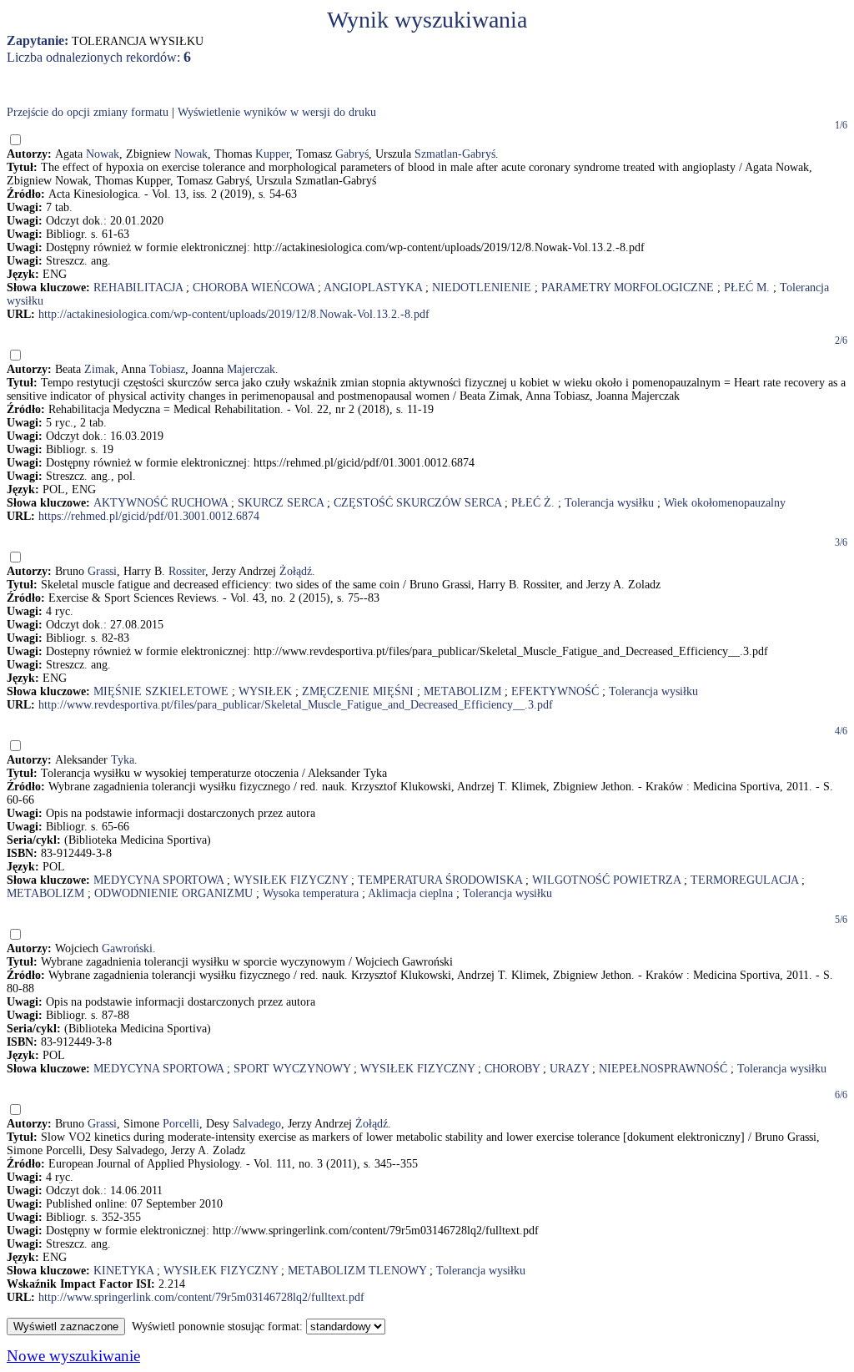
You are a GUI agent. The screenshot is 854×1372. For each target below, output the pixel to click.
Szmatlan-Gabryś (454, 154)
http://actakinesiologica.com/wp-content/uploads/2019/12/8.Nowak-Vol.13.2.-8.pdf (234, 314)
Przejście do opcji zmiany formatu (87, 112)
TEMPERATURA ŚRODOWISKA (440, 880)
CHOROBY (512, 1068)
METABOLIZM (462, 691)
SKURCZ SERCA (281, 503)
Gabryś (352, 154)
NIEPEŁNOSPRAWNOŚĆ (663, 1068)
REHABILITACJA (138, 287)
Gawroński (127, 948)
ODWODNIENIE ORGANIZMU (173, 893)
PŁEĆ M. (747, 287)
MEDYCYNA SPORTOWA (158, 880)
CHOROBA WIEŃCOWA (253, 287)
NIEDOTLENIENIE (481, 287)
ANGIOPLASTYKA (373, 287)
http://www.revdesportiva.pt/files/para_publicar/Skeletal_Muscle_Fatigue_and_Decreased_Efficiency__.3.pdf (295, 705)
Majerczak (251, 369)
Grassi (102, 571)
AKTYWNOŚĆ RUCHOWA (160, 503)
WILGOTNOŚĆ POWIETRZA (606, 880)
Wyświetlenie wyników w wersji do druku (277, 112)
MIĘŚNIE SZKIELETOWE (161, 691)
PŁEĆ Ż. (533, 503)
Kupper (272, 154)
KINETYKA (123, 1270)
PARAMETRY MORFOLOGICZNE (627, 287)
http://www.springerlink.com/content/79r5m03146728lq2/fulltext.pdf (201, 1297)
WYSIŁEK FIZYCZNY (291, 880)
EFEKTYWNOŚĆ (555, 691)
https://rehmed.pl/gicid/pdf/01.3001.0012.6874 (148, 516)
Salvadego (257, 1123)
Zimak (99, 369)
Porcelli (181, 1123)
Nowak (102, 154)
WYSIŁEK (265, 691)
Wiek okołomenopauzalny (725, 503)
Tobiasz (167, 369)
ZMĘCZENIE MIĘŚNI (358, 691)
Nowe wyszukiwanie (73, 1355)
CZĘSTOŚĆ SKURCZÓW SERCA (417, 503)
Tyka (122, 760)
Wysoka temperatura (311, 893)
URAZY (569, 1068)
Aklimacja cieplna (410, 893)
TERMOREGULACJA (744, 880)
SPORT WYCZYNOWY (292, 1068)
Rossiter (186, 571)
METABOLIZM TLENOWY (357, 1270)
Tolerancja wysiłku (609, 503)
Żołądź (295, 571)
